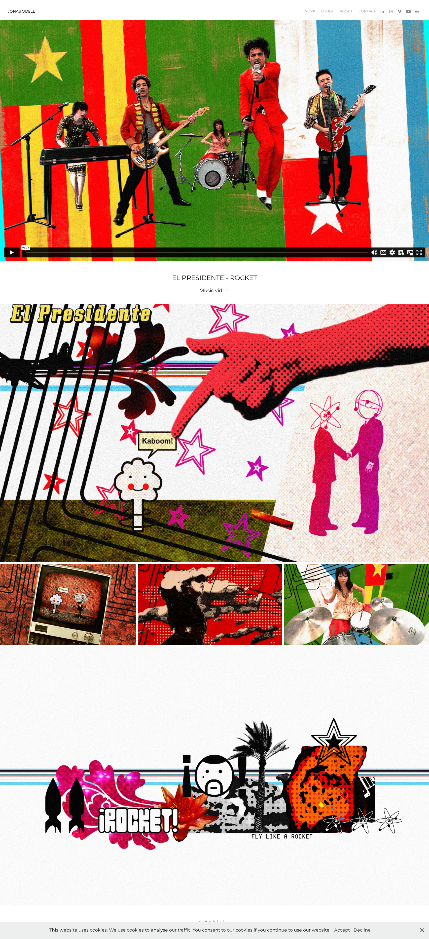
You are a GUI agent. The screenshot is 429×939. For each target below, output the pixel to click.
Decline (362, 930)
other (327, 11)
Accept (342, 930)
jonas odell (21, 11)
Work (309, 11)
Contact (367, 11)
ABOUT (346, 11)
